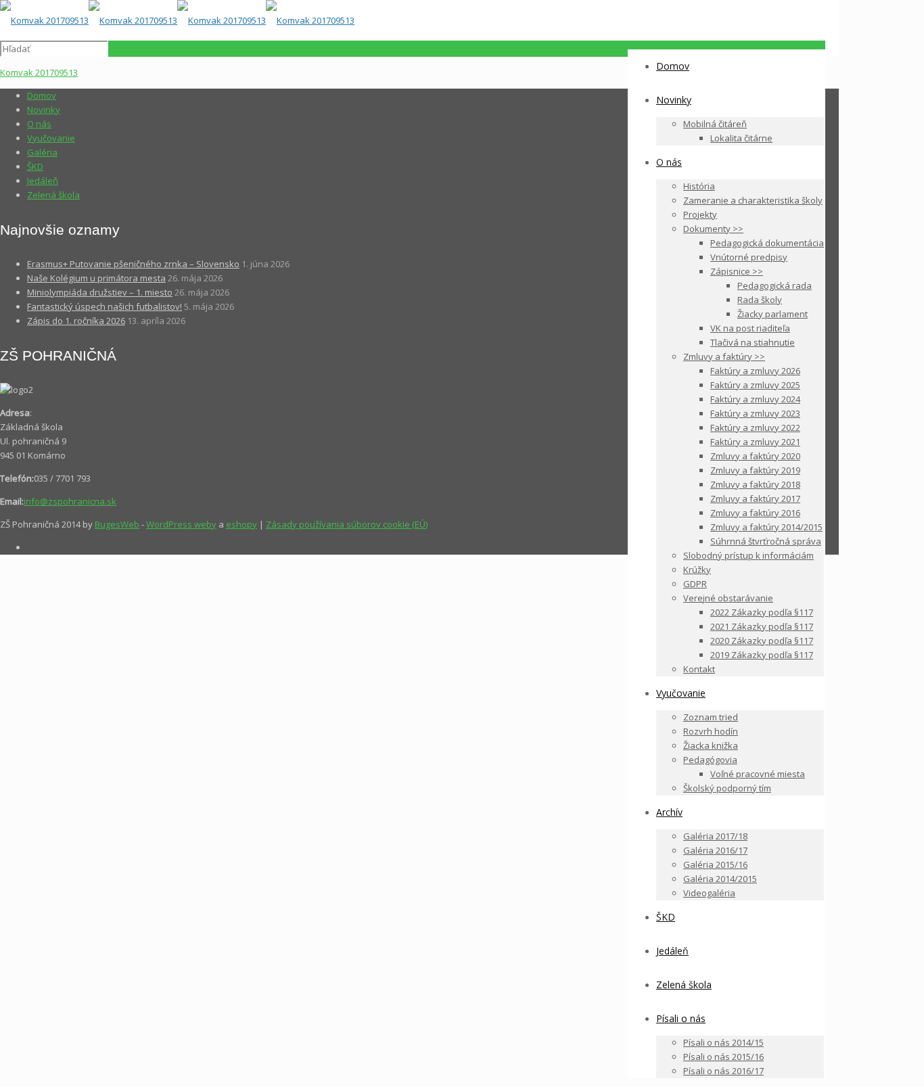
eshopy (241, 524)
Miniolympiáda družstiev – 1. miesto (99, 292)
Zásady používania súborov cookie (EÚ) (347, 524)
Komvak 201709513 (39, 72)
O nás (39, 124)
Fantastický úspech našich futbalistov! (104, 306)
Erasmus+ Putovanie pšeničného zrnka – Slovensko (133, 264)
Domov (41, 95)
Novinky (43, 109)
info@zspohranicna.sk (70, 501)
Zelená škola (53, 195)
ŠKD (35, 166)
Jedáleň (42, 181)
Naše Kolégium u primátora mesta (96, 278)
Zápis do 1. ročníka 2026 (76, 321)
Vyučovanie (51, 138)
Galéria (42, 152)
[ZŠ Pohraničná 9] (177, 20)
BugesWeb (117, 524)
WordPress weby (181, 524)
